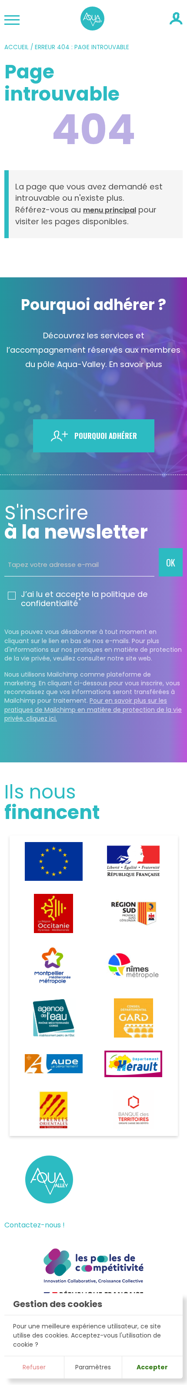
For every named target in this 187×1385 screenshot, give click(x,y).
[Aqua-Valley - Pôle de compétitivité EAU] (92, 28)
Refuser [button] (34, 1367)
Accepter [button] (152, 1367)
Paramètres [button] (93, 1367)
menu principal (109, 210)
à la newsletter (76, 522)
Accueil (16, 47)
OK (170, 562)
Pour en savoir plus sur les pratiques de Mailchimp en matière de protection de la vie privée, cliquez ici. (93, 709)
